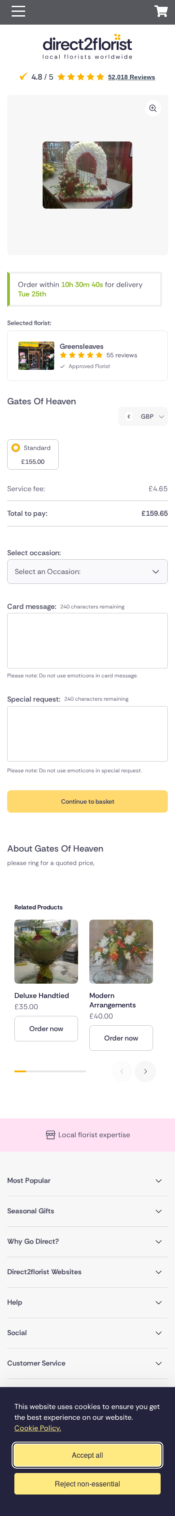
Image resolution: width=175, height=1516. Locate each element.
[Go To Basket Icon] (161, 12)
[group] (46, 980)
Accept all (87, 1455)
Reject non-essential (87, 1483)
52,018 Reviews (131, 77)
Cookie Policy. (37, 1428)
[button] (18, 12)
